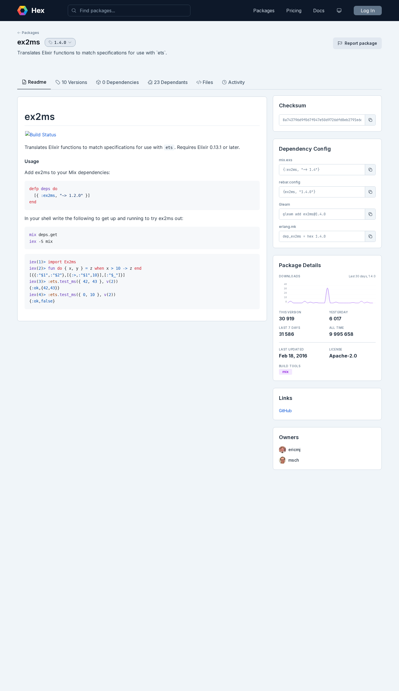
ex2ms (28, 42)
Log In (368, 10)
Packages (264, 10)
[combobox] (129, 10)
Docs (319, 10)
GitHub (285, 410)
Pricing (293, 10)
